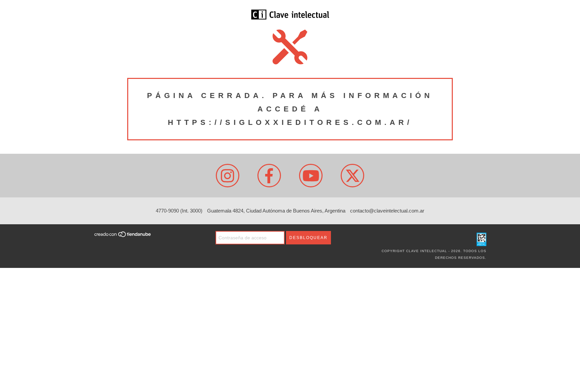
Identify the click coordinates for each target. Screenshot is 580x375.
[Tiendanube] (123, 236)
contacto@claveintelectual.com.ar (387, 211)
